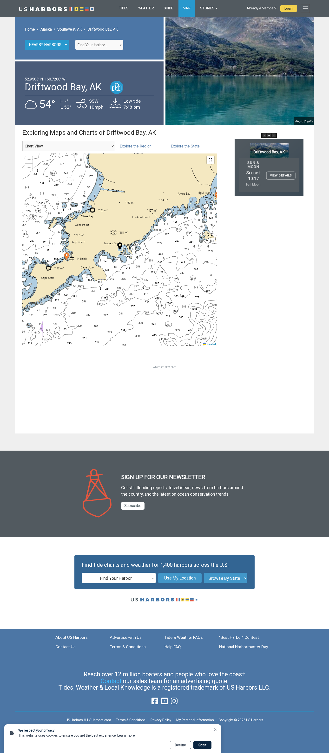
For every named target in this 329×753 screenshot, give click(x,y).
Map (187, 8)
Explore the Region (135, 146)
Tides (123, 8)
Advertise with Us (126, 637)
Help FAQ (172, 646)
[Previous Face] (264, 135)
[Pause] (269, 135)
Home (30, 29)
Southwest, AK (69, 29)
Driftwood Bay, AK (102, 29)
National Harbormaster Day (243, 646)
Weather (146, 8)
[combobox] (99, 45)
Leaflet (211, 344)
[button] (66, 256)
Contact (111, 681)
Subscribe (132, 505)
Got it (202, 745)
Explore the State (185, 146)
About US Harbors (71, 637)
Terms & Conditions (128, 646)
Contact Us (65, 646)
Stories (207, 8)
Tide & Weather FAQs (183, 637)
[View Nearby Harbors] (116, 87)
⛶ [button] (210, 160)
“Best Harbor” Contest (239, 637)
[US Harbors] (56, 8)
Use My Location (180, 577)
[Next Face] (274, 135)
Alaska (46, 29)
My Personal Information (195, 720)
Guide (168, 8)
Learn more (126, 735)
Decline (180, 745)
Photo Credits (304, 121)
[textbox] (99, 45)
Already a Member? (261, 8)
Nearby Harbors (45, 44)
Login (288, 8)
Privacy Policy (161, 720)
